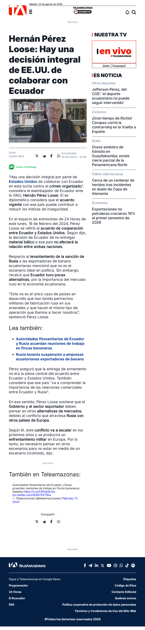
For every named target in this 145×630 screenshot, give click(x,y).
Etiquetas (129, 579)
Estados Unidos (23, 181)
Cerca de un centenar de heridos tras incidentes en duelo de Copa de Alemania (113, 187)
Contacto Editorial (124, 592)
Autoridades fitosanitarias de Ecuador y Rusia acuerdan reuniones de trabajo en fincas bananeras (50, 343)
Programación (18, 585)
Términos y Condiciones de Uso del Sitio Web (105, 611)
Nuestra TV (110, 35)
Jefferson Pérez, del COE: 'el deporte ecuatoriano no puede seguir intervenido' (110, 96)
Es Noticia (108, 75)
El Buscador (17, 598)
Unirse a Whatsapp (26, 167)
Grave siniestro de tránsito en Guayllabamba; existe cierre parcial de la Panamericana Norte (110, 156)
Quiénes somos (125, 598)
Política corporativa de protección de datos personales (99, 604)
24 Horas (15, 592)
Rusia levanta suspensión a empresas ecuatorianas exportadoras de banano (50, 356)
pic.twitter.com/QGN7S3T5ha (31, 495)
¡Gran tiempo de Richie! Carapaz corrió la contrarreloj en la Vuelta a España (114, 125)
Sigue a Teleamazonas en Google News (34, 579)
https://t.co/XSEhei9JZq (39, 491)
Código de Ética (125, 585)
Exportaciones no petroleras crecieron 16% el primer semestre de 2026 (113, 216)
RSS (11, 604)
